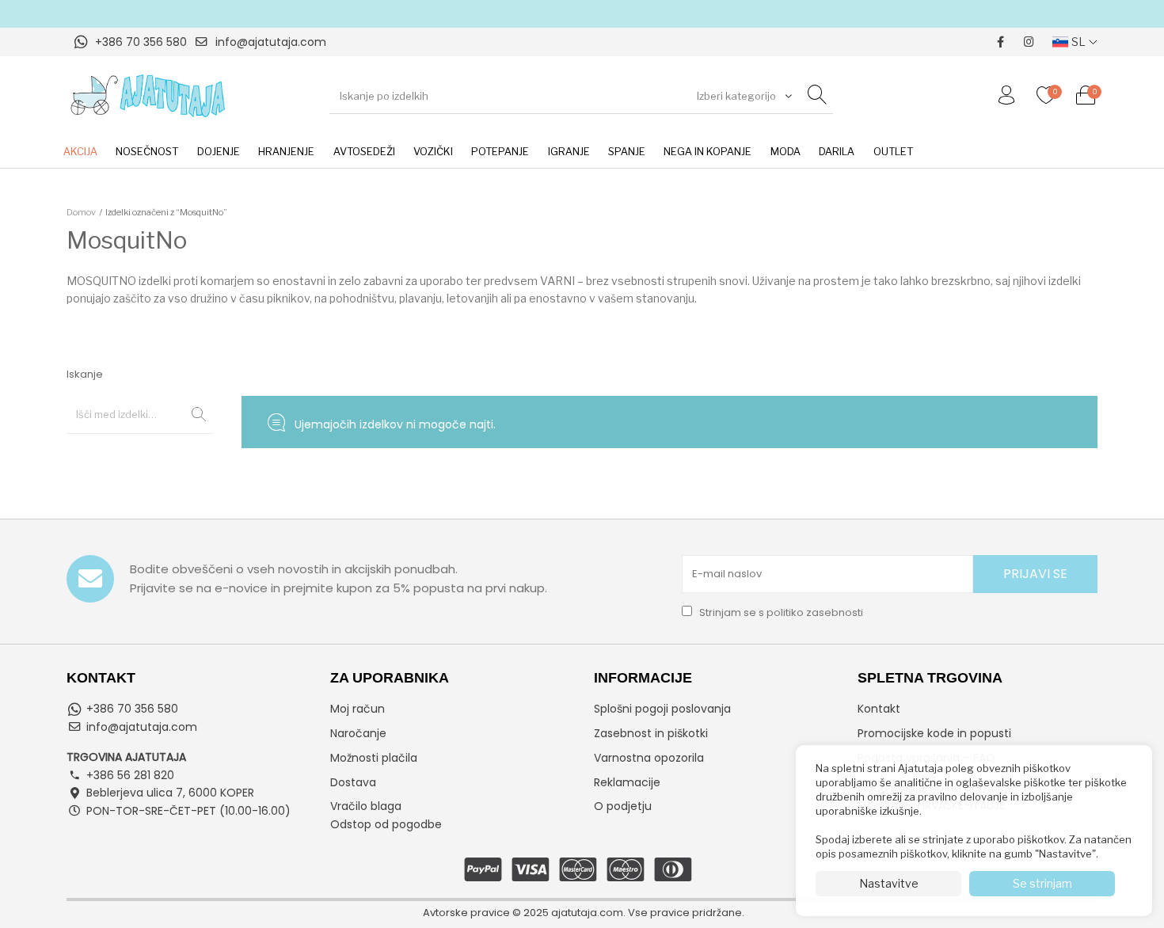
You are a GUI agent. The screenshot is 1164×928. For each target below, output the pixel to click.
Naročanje (358, 733)
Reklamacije (627, 782)
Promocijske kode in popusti (934, 733)
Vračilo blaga (365, 806)
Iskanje (193, 414)
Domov (81, 212)
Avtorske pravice (466, 912)
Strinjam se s (780, 612)
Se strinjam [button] (1042, 883)
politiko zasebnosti (814, 612)
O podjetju (623, 806)
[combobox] (742, 96)
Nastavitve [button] (889, 883)
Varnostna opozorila (649, 758)
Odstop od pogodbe (386, 824)
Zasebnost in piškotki (651, 733)
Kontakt (879, 709)
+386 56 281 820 (130, 775)
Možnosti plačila (373, 758)
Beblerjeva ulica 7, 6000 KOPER (170, 793)
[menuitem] (80, 152)
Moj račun (357, 709)
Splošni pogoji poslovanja (662, 709)
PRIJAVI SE (1035, 574)
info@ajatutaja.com (270, 42)
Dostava (353, 782)
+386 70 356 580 (141, 42)
